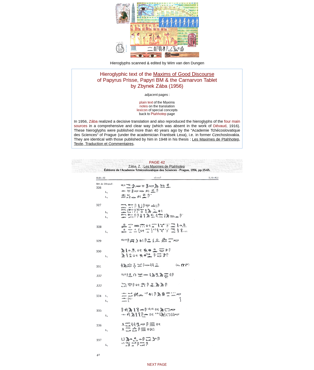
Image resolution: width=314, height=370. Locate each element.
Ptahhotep (158, 114)
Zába (93, 121)
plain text (146, 102)
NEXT (152, 364)
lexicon (142, 110)
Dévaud (219, 126)
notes (143, 106)
